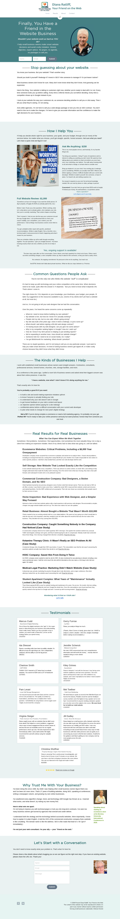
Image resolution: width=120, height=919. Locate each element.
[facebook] (18, 903)
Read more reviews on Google (65, 770)
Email (36, 59)
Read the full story (69, 535)
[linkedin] (23, 903)
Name (22, 59)
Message (38, 874)
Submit (52, 59)
